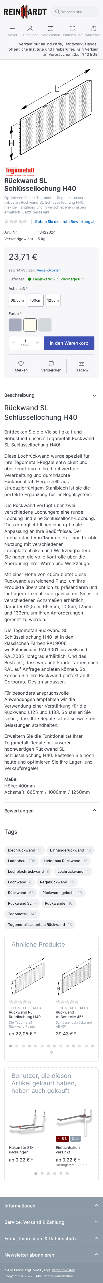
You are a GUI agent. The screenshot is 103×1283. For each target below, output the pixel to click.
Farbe (14, 313)
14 (92, 1046)
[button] (12, 343)
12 (79, 1046)
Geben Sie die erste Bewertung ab (65, 221)
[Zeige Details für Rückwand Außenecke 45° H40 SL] (75, 977)
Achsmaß (17, 288)
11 (73, 1046)
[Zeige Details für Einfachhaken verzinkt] (75, 1122)
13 (86, 1046)
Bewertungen (19, 811)
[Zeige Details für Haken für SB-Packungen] (28, 1122)
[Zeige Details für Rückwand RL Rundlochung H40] (28, 977)
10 (67, 1046)
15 (51, 1052)
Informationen (20, 1206)
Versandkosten (49, 270)
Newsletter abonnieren (29, 1255)
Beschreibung (19, 395)
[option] (24, 850)
